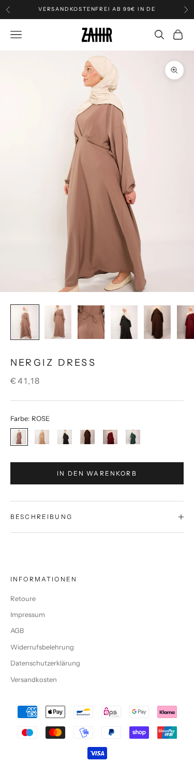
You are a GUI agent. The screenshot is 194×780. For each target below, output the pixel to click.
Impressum (27, 614)
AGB (17, 630)
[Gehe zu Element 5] (157, 322)
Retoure (23, 598)
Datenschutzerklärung (45, 663)
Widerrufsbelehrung (42, 647)
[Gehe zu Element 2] (57, 322)
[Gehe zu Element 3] (91, 322)
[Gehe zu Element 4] (124, 322)
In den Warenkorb (97, 473)
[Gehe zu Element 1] (24, 322)
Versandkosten (33, 679)
